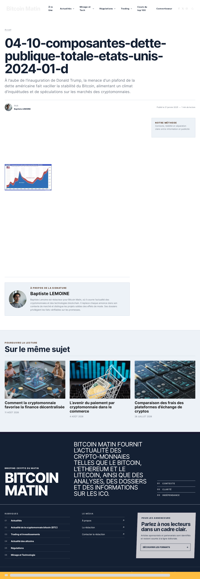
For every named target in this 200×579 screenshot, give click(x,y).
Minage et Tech (85, 8)
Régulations (106, 8)
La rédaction (103, 527)
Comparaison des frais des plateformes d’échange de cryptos (159, 407)
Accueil (8, 30)
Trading (125, 8)
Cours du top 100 (142, 8)
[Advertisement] (67, 141)
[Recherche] (192, 8)
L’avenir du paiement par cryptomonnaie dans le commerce (92, 407)
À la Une (50, 8)
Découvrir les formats (165, 547)
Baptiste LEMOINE (49, 293)
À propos (103, 520)
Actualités (66, 8)
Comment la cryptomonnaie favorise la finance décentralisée (35, 405)
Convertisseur (164, 8)
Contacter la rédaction (103, 534)
